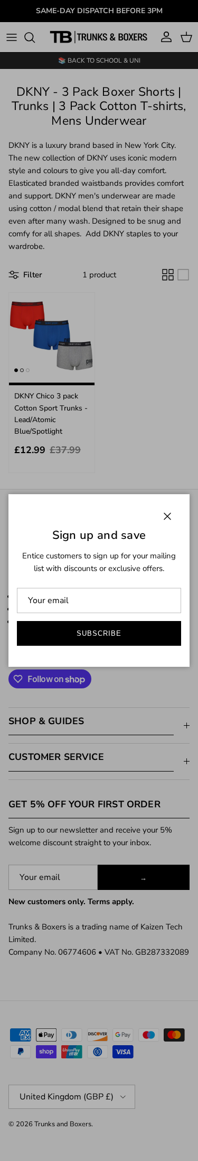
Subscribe (99, 633)
